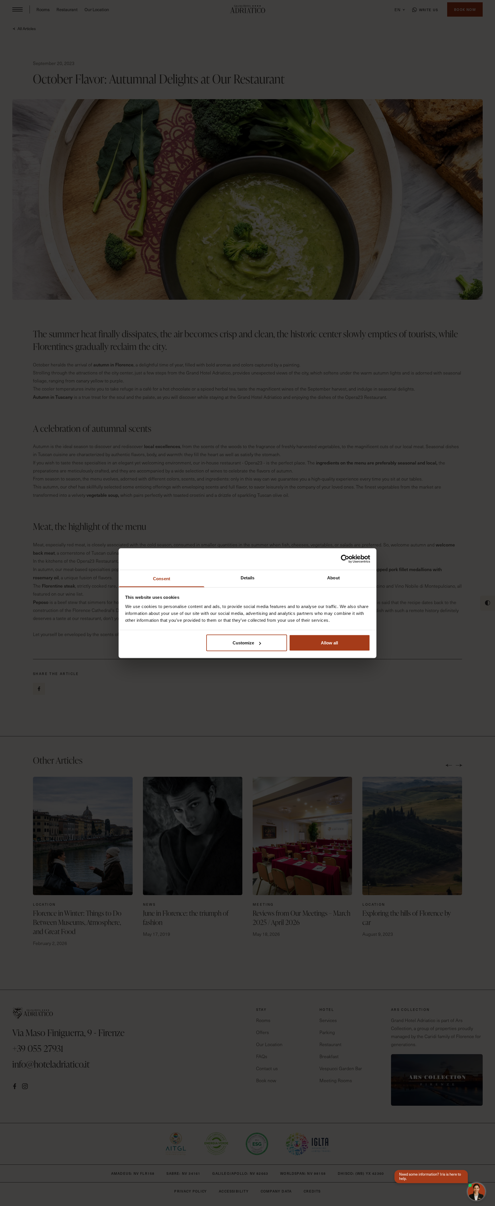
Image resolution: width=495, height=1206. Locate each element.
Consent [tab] (161, 578)
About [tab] (333, 577)
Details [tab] (248, 577)
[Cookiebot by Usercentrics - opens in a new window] (345, 559)
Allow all (329, 642)
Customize (243, 642)
